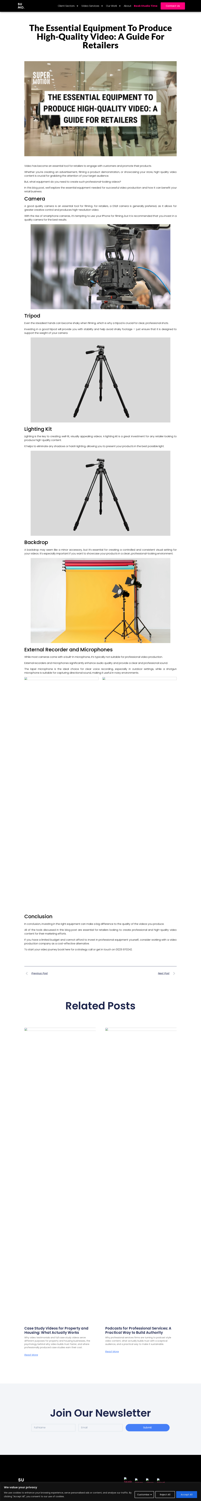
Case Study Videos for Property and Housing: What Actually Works (56, 1330)
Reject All (165, 1494)
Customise (143, 1494)
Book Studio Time (145, 6)
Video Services (90, 6)
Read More (31, 1355)
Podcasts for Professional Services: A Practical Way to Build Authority (138, 1330)
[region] (100, 1492)
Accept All (187, 1494)
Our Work (111, 6)
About (127, 6)
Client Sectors (66, 6)
